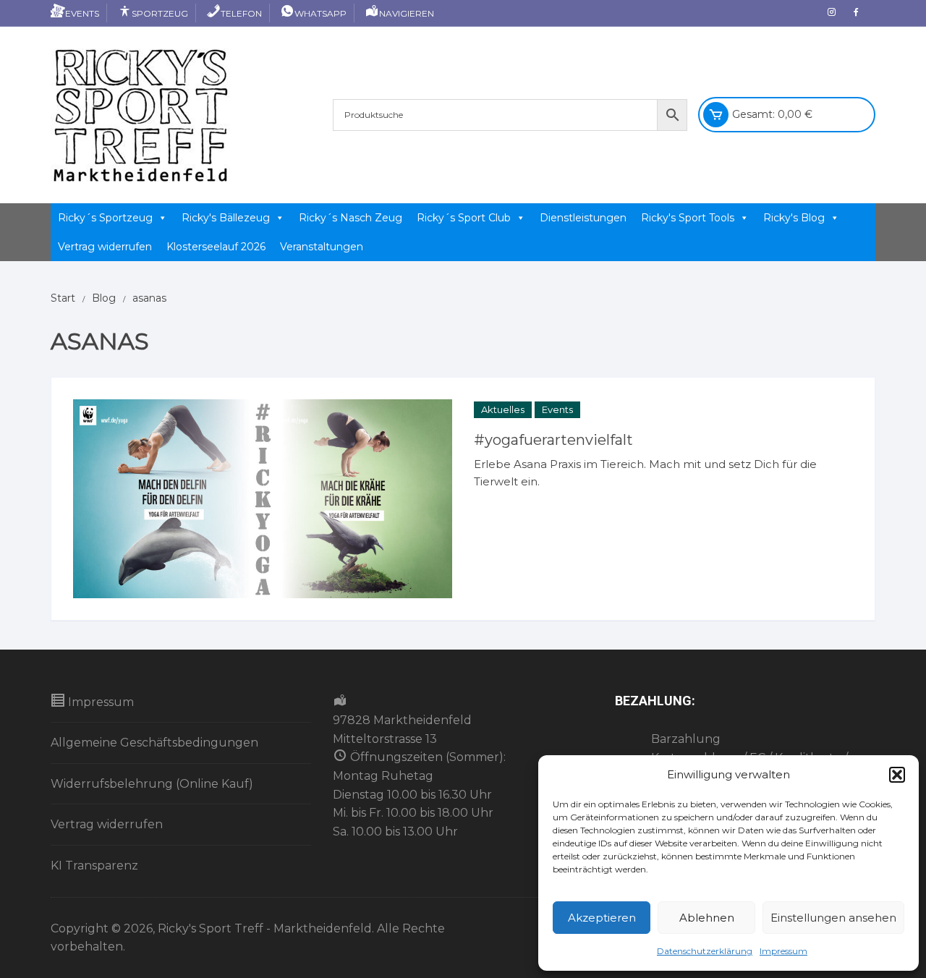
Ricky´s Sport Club (464, 217)
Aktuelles (502, 409)
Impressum (783, 950)
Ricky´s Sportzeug (105, 217)
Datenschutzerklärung (704, 950)
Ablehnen (706, 917)
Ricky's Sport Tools (687, 217)
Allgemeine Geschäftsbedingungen (154, 742)
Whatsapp (320, 13)
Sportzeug (160, 13)
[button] (897, 774)
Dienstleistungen (583, 217)
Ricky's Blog (794, 217)
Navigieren (406, 13)
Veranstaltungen (321, 246)
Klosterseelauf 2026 (216, 246)
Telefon (241, 13)
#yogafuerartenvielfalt (553, 439)
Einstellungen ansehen (833, 917)
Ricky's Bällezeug (226, 217)
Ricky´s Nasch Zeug (350, 217)
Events (82, 13)
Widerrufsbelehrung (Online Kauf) (152, 784)
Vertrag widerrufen (105, 246)
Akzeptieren (602, 917)
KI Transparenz (94, 865)
